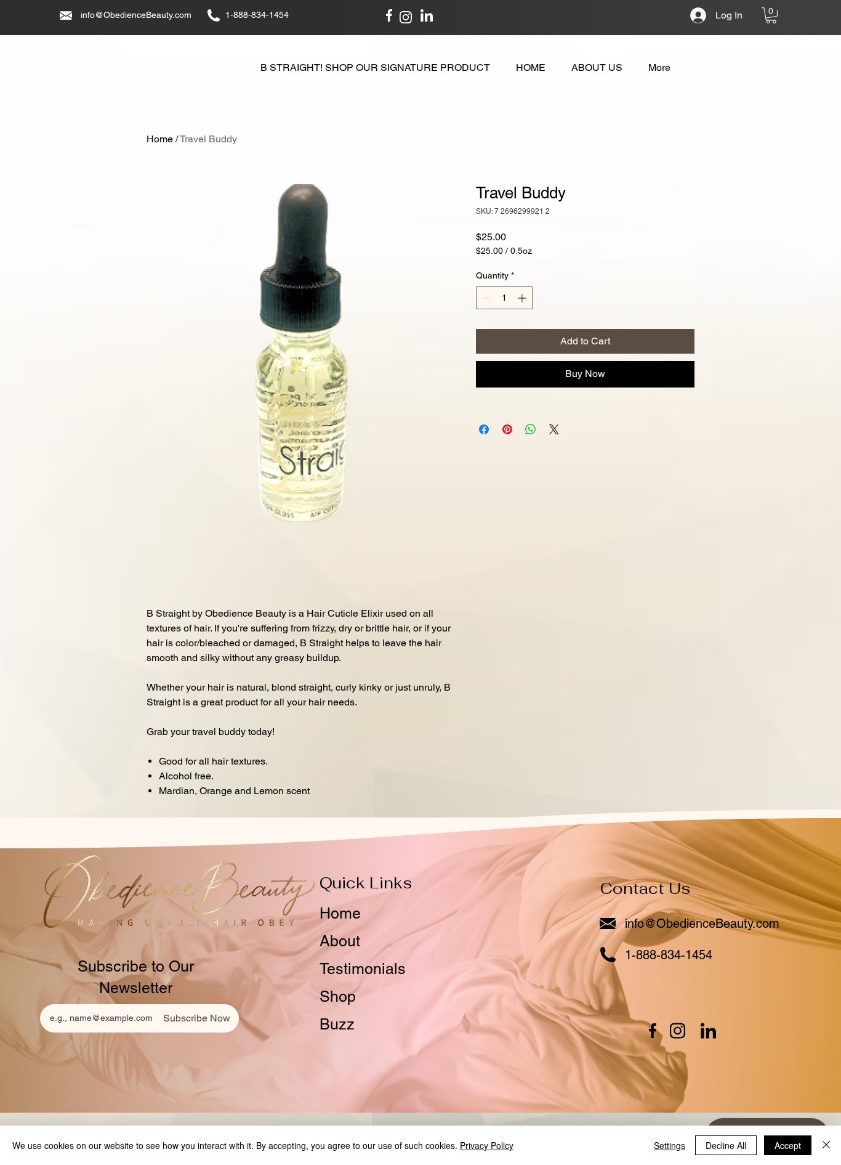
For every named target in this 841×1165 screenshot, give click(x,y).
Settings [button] (669, 1145)
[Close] (826, 1145)
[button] (771, 15)
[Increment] (523, 298)
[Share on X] (554, 429)
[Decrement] (485, 298)
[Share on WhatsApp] (530, 429)
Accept (788, 1145)
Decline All (726, 1145)
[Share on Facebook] (484, 429)
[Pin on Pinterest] (507, 429)
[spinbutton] (504, 298)
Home (160, 139)
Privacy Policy (486, 1145)
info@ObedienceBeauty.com (136, 15)
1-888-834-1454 (257, 15)
